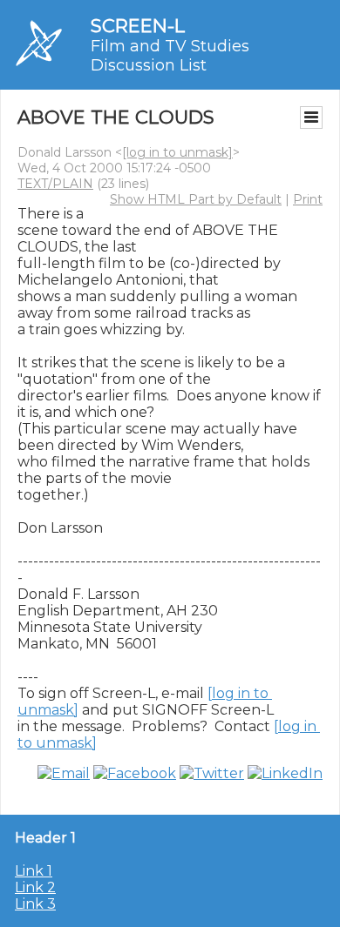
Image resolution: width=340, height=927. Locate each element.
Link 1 (33, 871)
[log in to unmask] (177, 152)
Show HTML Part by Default (196, 199)
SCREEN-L (138, 26)
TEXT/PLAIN (55, 183)
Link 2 (35, 887)
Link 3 (35, 904)
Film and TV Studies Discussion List (170, 56)
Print (308, 199)
